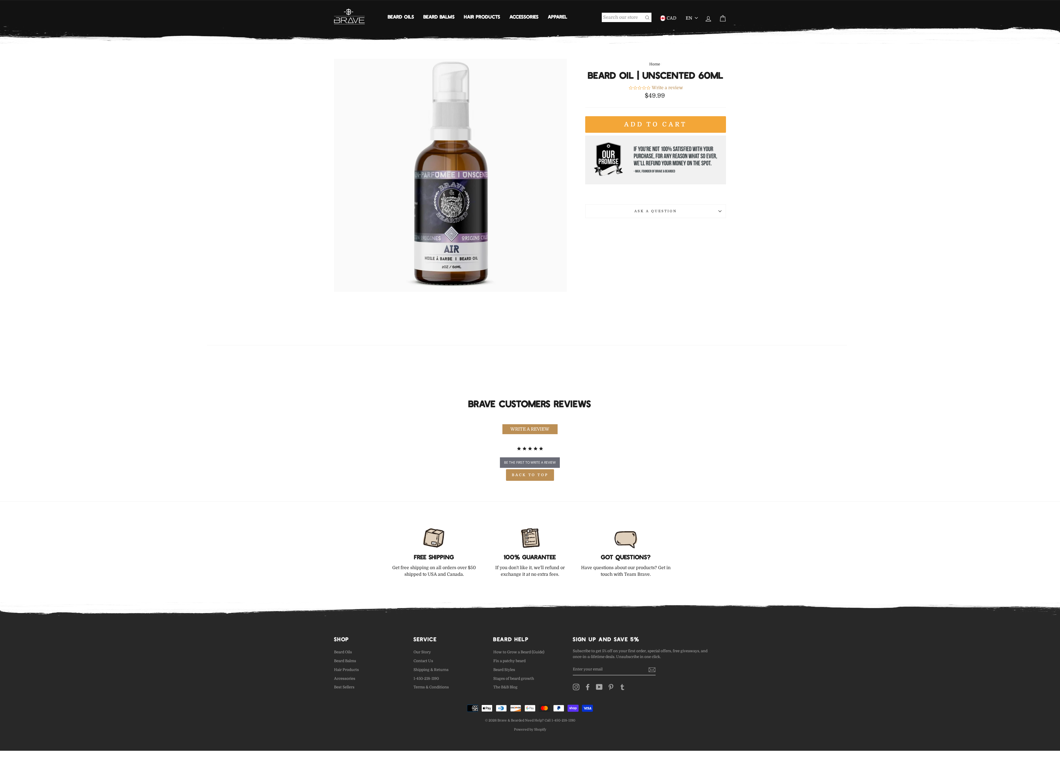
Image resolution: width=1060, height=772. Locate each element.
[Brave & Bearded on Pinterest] (611, 687)
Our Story (422, 652)
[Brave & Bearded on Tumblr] (622, 687)
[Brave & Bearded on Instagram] (576, 687)
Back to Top (530, 475)
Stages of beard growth (513, 679)
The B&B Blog (505, 687)
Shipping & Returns (431, 670)
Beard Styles (504, 670)
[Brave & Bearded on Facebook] (587, 687)
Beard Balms (439, 16)
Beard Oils (401, 16)
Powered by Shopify (530, 729)
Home (654, 64)
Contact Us (423, 661)
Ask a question (655, 211)
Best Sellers (344, 687)
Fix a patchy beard (509, 661)
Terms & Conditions (431, 687)
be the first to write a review (530, 462)
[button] (530, 429)
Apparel (557, 16)
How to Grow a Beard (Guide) (518, 652)
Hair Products (482, 16)
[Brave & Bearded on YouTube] (599, 687)
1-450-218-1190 (426, 679)
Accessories (524, 16)
